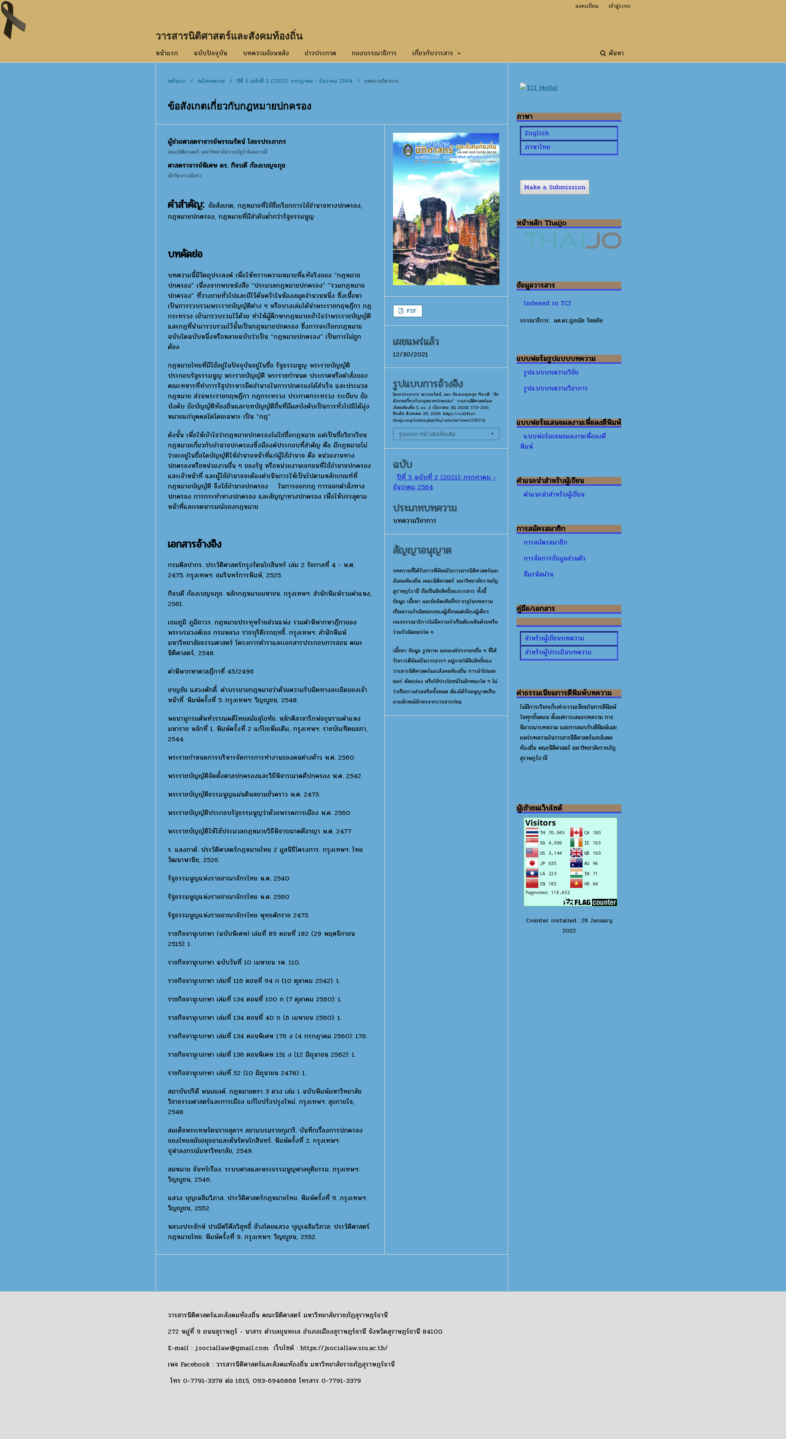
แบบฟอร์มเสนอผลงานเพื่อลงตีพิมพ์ (563, 441)
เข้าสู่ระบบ (619, 6)
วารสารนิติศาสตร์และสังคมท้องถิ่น (229, 35)
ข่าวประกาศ (320, 53)
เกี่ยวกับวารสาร (434, 53)
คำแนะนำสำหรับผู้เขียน (554, 494)
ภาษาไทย (537, 147)
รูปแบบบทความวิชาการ (556, 388)
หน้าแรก (167, 53)
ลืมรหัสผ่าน (538, 574)
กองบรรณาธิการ (374, 53)
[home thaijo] (573, 247)
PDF (410, 311)
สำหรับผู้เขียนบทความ (554, 638)
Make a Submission (554, 187)
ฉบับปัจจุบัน (210, 53)
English (537, 133)
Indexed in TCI (547, 303)
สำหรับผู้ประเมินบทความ (558, 652)
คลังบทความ (211, 81)
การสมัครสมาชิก (545, 542)
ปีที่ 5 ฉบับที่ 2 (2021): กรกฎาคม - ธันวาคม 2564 (294, 81)
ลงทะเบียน (587, 6)
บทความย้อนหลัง (266, 53)
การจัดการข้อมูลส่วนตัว (554, 558)
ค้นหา (615, 53)
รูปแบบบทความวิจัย (551, 372)
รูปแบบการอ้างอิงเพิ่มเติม (427, 434)
